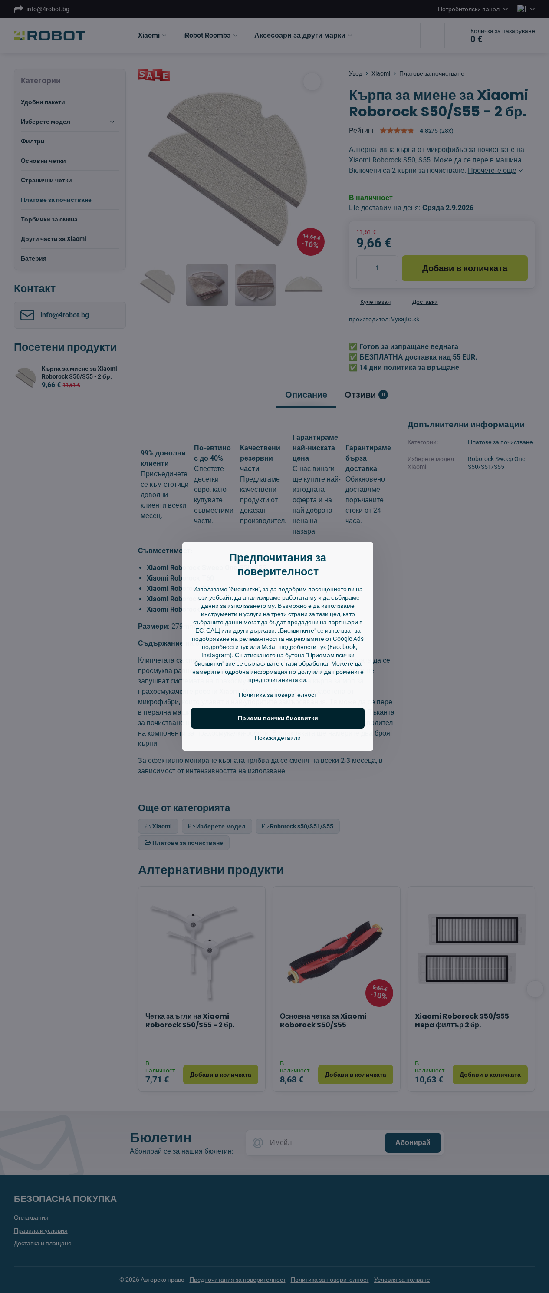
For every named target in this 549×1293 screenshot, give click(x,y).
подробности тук (225, 646)
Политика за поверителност (278, 694)
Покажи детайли (278, 737)
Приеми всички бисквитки (278, 718)
